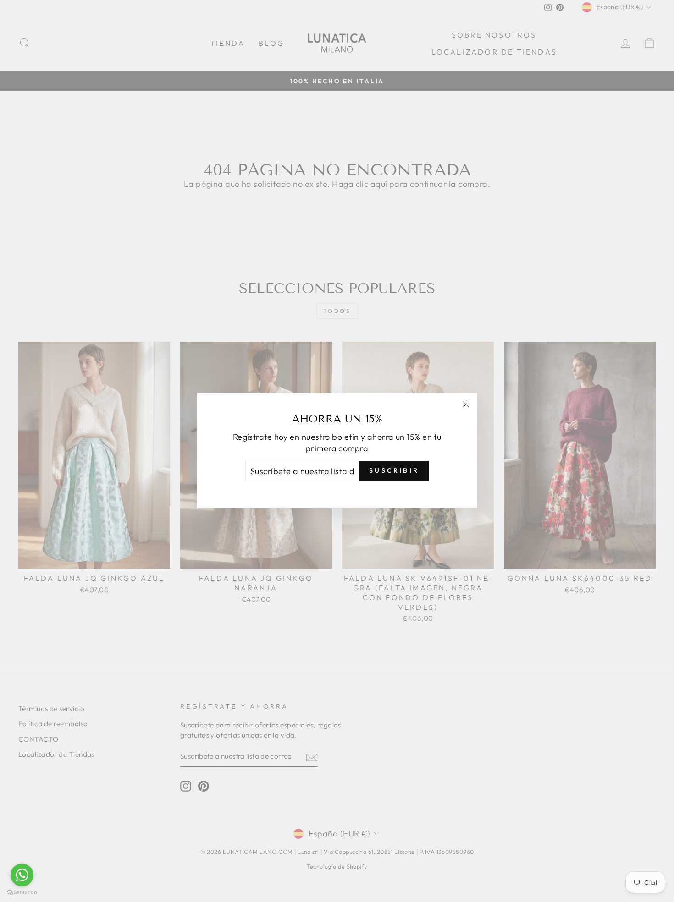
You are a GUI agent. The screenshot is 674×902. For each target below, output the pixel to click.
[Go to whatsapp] (22, 875)
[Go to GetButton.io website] (22, 893)
